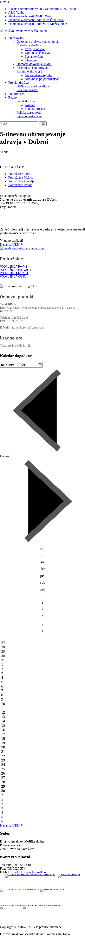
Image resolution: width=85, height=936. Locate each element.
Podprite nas (16, 94)
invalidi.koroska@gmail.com (29, 872)
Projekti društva (18, 82)
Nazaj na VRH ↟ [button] (11, 244)
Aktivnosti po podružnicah (42, 79)
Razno (12, 97)
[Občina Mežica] (11, 913)
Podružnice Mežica (20, 177)
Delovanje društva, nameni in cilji (38, 41)
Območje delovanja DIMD (34, 64)
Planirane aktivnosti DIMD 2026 (29, 16)
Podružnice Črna (19, 174)
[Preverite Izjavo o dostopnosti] (42, 248)
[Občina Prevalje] (52, 897)
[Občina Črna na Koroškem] (42, 913)
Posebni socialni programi (33, 67)
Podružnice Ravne (20, 185)
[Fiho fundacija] (69, 881)
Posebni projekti (27, 90)
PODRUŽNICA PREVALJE (16, 270)
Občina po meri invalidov (33, 86)
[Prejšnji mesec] (42, 452)
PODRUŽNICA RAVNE (13, 266)
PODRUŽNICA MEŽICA (14, 273)
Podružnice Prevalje (21, 181)
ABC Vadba (16, 12)
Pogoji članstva (35, 49)
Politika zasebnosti (29, 112)
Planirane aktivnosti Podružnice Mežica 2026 (37, 23)
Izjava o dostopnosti (29, 116)
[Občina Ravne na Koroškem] (20, 897)
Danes (4, 456)
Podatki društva (35, 108)
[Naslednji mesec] (42, 543)
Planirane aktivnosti (29, 71)
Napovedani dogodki (38, 75)
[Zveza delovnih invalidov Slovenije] (30, 881)
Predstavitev (16, 38)
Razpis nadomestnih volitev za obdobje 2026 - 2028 (42, 9)
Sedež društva (26, 101)
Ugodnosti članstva (37, 53)
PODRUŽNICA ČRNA (13, 276)
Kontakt (30, 105)
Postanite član (34, 56)
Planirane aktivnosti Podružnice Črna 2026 (36, 20)
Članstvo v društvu (29, 45)
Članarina (31, 60)
